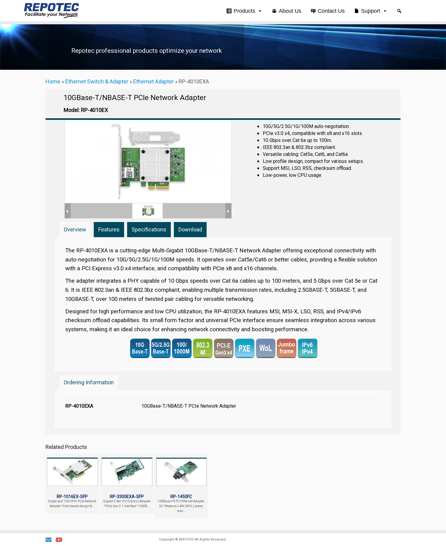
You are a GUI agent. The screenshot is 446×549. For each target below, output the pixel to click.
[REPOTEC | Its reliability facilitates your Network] (51, 10)
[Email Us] (51, 540)
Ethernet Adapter (153, 81)
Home (53, 81)
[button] (399, 11)
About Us (290, 11)
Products (244, 11)
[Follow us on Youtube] (61, 540)
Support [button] (370, 11)
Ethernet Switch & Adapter (96, 81)
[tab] (75, 229)
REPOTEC (186, 539)
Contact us (331, 11)
